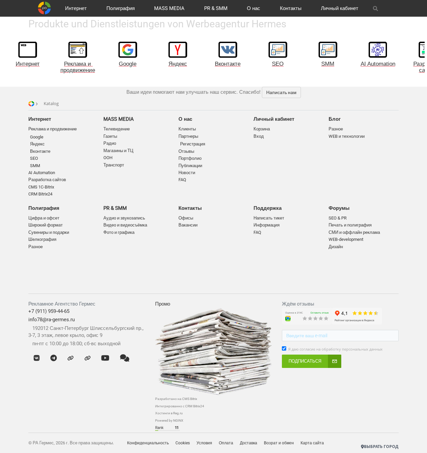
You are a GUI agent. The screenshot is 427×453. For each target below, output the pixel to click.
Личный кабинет (339, 8)
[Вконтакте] (37, 358)
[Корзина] (390, 8)
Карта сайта (312, 443)
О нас (253, 8)
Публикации (190, 165)
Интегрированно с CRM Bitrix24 (179, 406)
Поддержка (268, 208)
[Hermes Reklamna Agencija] (377, 436)
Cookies (182, 443)
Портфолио (189, 158)
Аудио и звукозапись (124, 217)
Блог (335, 119)
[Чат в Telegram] (53, 358)
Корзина (262, 128)
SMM (35, 165)
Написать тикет (269, 217)
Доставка (248, 443)
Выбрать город (381, 446)
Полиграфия (120, 8)
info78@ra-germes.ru (51, 320)
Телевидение (116, 128)
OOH (107, 157)
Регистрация (192, 143)
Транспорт (113, 164)
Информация (267, 225)
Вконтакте (40, 151)
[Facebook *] (70, 358)
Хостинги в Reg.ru (169, 413)
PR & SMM (216, 8)
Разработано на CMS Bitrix (176, 399)
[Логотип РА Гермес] (44, 8)
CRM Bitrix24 (40, 193)
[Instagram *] (87, 358)
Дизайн (336, 246)
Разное (35, 246)
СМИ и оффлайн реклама (354, 232)
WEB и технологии (347, 136)
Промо (162, 304)
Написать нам (281, 92)
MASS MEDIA (169, 8)
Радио (109, 143)
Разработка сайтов (47, 179)
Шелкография (42, 239)
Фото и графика (118, 232)
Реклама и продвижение (52, 128)
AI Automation (41, 172)
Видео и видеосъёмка (125, 225)
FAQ (182, 179)
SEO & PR (338, 217)
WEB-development (346, 239)
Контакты (291, 8)
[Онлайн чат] (124, 358)
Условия (204, 443)
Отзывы (186, 151)
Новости (186, 172)
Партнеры (188, 136)
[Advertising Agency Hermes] (370, 436)
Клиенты (187, 128)
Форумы (339, 208)
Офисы (185, 217)
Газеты (110, 136)
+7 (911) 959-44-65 (48, 311)
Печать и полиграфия (350, 225)
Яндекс (37, 143)
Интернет (76, 8)
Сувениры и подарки (48, 232)
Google (36, 136)
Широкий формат (45, 225)
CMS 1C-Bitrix (41, 186)
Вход (259, 136)
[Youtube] (105, 358)
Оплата (226, 443)
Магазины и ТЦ (118, 150)
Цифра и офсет (43, 217)
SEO (34, 158)
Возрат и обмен (279, 443)
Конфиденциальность (148, 443)
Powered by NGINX (169, 420)
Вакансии (187, 225)
